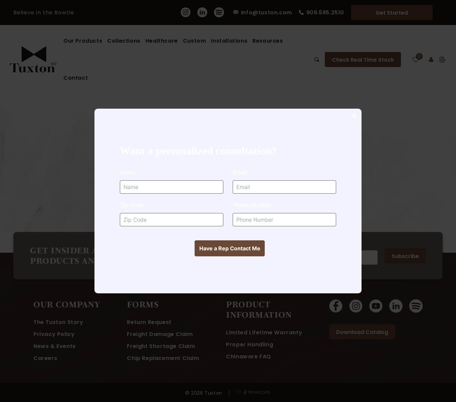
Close (354, 116)
